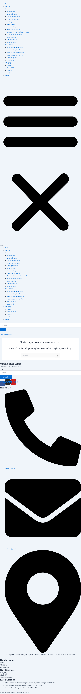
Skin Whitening (11, 37)
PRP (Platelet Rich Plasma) (15, 52)
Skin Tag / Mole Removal (14, 35)
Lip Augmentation (12, 22)
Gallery (7, 75)
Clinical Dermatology (13, 17)
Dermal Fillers (11, 68)
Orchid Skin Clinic (10, 363)
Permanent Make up (13, 29)
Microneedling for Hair (14, 50)
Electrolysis (10, 60)
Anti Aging (8, 63)
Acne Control (11, 11)
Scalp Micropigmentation (15, 47)
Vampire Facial (11, 42)
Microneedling (11, 27)
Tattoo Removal (12, 40)
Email (1, 369)
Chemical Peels (12, 14)
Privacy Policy (4, 667)
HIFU (9, 73)
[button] (40, 162)
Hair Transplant (11, 58)
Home (7, 4)
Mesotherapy (11, 24)
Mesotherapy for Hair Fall (15, 55)
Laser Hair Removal (13, 19)
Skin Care (8, 9)
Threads (9, 70)
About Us (7, 6)
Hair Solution (9, 45)
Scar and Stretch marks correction (18, 32)
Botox (9, 65)
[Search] (3, 329)
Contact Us (3, 666)
